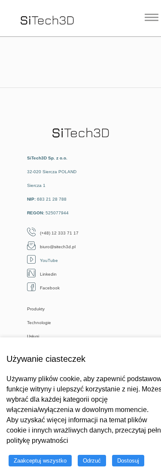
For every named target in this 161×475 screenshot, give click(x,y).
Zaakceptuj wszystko (40, 460)
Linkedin (48, 274)
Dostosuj (128, 460)
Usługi (33, 336)
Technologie (39, 322)
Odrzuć (92, 460)
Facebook (50, 288)
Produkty (36, 309)
